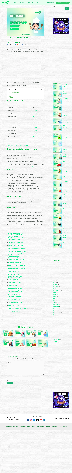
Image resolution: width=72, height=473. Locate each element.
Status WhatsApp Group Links (14, 305)
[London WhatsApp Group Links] (57, 163)
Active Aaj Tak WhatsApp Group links (65, 149)
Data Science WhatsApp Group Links (65, 120)
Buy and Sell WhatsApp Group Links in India (17, 248)
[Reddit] (17, 44)
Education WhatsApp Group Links (15, 283)
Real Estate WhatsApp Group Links (15, 291)
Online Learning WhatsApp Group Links (16, 253)
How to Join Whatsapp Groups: (14, 92)
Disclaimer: (10, 96)
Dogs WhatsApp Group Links (14, 299)
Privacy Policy (16, 417)
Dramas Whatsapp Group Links (14, 279)
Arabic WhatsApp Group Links (65, 210)
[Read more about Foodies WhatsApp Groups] (43, 333)
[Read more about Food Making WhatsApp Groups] (31, 333)
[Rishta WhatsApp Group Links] (57, 244)
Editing (54, 282)
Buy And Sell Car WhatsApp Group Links (16, 237)
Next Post (47, 320)
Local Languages (56, 304)
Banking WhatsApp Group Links (65, 93)
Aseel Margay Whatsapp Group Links (15, 274)
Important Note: (11, 95)
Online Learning (56, 318)
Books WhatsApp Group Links (14, 254)
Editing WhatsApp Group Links (14, 273)
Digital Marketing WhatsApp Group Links (16, 293)
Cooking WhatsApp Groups (13, 91)
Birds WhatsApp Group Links (14, 311)
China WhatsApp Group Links (65, 190)
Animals (55, 261)
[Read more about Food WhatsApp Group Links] (8, 333)
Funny (54, 296)
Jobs (54, 302)
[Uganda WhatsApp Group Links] (57, 217)
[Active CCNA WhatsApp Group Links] (57, 87)
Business (55, 272)
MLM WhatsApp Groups (13, 236)
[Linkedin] (15, 44)
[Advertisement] (25, 67)
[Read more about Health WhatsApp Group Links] (20, 333)
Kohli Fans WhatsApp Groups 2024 (65, 136)
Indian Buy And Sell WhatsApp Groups (16, 240)
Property (55, 329)
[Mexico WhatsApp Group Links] (57, 170)
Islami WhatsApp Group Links (14, 256)
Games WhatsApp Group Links (14, 310)
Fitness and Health (57, 290)
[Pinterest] (12, 44)
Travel (54, 337)
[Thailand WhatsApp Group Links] (57, 157)
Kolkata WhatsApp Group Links (65, 176)
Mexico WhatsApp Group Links (65, 170)
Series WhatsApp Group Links (14, 277)
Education (55, 284)
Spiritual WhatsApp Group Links (65, 142)
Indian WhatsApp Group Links (14, 239)
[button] (53, 2)
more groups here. (33, 166)
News (54, 314)
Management (56, 306)
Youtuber (55, 341)
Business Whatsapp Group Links (14, 280)
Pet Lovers (55, 320)
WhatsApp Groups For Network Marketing (16, 233)
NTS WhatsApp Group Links (14, 300)
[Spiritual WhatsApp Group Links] (57, 143)
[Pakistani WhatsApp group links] (57, 238)
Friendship (55, 294)
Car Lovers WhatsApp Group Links (15, 257)
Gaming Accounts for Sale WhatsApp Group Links (18, 308)
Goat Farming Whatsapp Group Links (15, 302)
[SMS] (25, 44)
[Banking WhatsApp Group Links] (57, 94)
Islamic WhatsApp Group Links (14, 285)
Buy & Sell (55, 274)
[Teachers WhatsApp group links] (57, 114)
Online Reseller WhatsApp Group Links (16, 290)
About (8, 417)
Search (54, 6)
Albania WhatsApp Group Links (65, 223)
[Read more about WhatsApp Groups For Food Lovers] (8, 343)
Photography (56, 322)
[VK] (22, 44)
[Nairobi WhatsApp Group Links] (57, 204)
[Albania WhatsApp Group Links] (57, 224)
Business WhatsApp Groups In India (15, 245)
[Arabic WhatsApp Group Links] (57, 210)
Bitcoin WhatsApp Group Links (14, 303)
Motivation (55, 310)
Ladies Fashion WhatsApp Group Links (16, 270)
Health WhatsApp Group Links (14, 297)
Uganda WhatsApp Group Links (65, 217)
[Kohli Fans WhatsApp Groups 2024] (57, 136)
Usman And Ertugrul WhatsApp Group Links (17, 251)
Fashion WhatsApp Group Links (14, 271)
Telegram (55, 335)
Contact (11, 417)
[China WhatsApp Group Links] (57, 190)
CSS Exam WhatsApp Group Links (15, 276)
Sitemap (17, 419)
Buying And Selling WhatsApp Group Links (16, 265)
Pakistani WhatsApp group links (65, 237)
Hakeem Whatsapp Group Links (14, 296)
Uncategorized (56, 339)
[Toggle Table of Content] (41, 89)
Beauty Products (56, 263)
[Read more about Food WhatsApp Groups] (31, 343)
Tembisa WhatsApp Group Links (65, 196)
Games (54, 298)
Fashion (54, 288)
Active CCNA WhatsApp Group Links (65, 86)
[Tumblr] (20, 44)
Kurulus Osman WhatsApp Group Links (16, 260)
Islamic (54, 300)
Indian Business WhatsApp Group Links (16, 247)
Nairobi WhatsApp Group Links (65, 203)
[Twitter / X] (10, 44)
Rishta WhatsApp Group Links (65, 244)
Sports (54, 331)
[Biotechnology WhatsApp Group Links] (57, 107)
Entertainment (56, 286)
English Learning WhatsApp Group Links (16, 259)
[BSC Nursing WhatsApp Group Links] (57, 100)
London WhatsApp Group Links (65, 163)
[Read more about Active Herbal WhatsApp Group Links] (43, 343)
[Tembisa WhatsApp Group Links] (57, 197)
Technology (55, 333)
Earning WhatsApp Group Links (14, 250)
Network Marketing (57, 312)
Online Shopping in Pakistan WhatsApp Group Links (17, 145)
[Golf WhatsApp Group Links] (57, 184)
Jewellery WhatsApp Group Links (15, 288)
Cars (54, 276)
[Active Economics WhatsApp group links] (57, 128)
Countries (55, 278)
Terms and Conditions (11, 419)
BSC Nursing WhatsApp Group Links (65, 100)
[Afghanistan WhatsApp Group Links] (57, 231)
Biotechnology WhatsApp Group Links (65, 107)
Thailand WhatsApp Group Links (65, 156)
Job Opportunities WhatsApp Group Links (16, 268)
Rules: (10, 93)
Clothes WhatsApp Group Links (14, 294)
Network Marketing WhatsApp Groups (16, 234)
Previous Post (4, 320)
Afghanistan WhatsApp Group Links (65, 230)
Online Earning (56, 316)
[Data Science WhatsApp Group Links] (57, 121)
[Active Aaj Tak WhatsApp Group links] (57, 150)
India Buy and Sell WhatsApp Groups (15, 242)
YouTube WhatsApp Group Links (14, 262)
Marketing (55, 308)
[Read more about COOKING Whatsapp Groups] (20, 343)
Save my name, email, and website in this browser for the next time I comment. (24, 380)
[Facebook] (7, 44)
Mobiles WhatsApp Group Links (14, 282)
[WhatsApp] (27, 44)
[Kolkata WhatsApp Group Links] (57, 177)
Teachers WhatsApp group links (65, 113)
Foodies (54, 292)
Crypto (54, 280)
